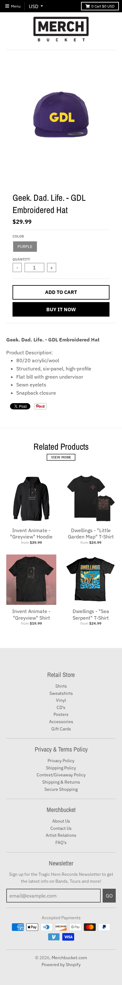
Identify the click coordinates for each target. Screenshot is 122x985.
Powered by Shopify (61, 964)
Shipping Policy (61, 768)
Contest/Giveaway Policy (61, 775)
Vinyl (61, 700)
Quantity (21, 259)
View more (61, 457)
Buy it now (61, 309)
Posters (61, 714)
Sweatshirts (61, 693)
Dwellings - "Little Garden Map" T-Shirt (91, 533)
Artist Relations (61, 835)
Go (109, 895)
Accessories (61, 721)
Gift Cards (61, 729)
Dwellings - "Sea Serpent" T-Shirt (91, 614)
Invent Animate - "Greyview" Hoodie (31, 533)
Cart (102, 6)
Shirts (61, 686)
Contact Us (61, 828)
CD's (61, 707)
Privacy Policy (61, 760)
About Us (61, 821)
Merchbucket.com (69, 957)
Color (18, 236)
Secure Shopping (61, 789)
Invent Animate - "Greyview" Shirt (31, 614)
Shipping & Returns (61, 782)
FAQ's (61, 842)
